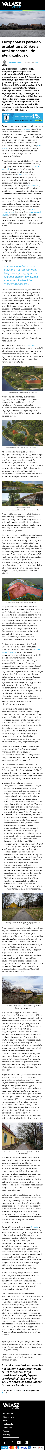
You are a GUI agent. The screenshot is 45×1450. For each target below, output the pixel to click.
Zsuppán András (15, 63)
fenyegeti (26, 129)
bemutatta (30, 345)
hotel (17, 1390)
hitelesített (23, 174)
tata (4, 1393)
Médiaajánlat (8, 1424)
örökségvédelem (31, 1390)
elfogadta (34, 1227)
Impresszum (8, 1414)
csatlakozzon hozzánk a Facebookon (22, 1383)
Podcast (6, 1431)
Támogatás (7, 1428)
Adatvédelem (8, 1417)
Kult (36, 63)
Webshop (6, 1435)
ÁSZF (5, 1421)
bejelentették (33, 186)
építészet (7, 1390)
